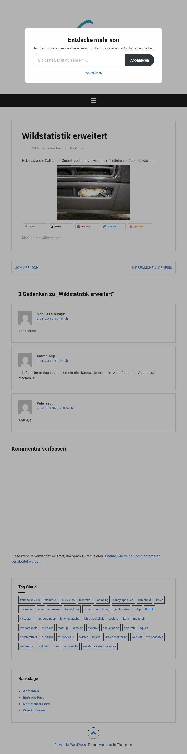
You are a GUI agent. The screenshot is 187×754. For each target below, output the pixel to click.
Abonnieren (139, 60)
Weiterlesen (93, 73)
